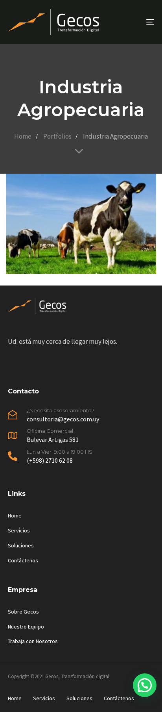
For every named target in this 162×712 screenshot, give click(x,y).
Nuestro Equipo (26, 626)
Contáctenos (23, 560)
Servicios (19, 530)
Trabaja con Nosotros (33, 641)
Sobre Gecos (23, 611)
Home (15, 515)
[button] (144, 685)
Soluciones (21, 545)
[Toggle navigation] (129, 22)
